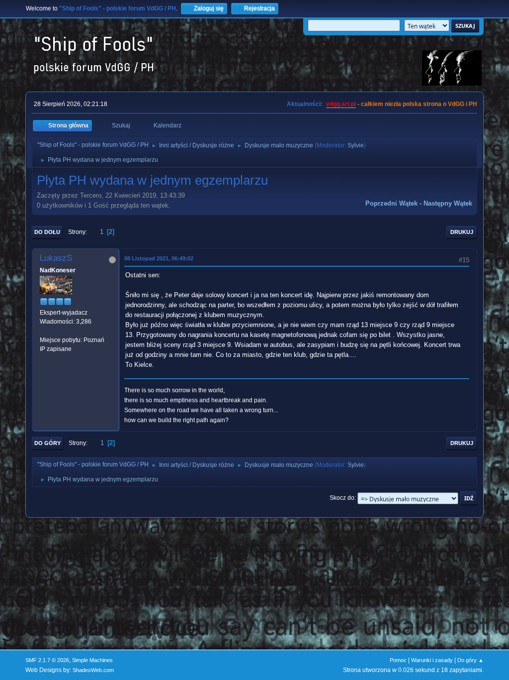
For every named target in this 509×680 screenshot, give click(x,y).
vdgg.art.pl (341, 104)
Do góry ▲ (470, 660)
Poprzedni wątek (391, 203)
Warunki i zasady (432, 660)
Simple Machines (92, 660)
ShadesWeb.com (93, 670)
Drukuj (461, 232)
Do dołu (47, 232)
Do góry (47, 443)
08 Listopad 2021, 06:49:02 (158, 258)
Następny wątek (448, 203)
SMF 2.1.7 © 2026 (47, 660)
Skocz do (342, 497)
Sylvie (355, 145)
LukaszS (56, 258)
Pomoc (398, 660)
